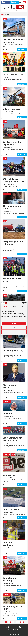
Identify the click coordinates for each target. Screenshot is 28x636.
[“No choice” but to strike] (14, 273)
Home (2, 14)
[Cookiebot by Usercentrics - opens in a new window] (21, 303)
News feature (7, 194)
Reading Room (15, 634)
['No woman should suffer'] (14, 204)
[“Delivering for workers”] (14, 380)
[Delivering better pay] (14, 344)
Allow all (14, 323)
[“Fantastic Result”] (14, 502)
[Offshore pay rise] (14, 101)
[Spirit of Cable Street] (14, 68)
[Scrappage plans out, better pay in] (14, 236)
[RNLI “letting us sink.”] (14, 33)
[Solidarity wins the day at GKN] (14, 137)
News (5, 19)
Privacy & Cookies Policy (14, 629)
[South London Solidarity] (14, 573)
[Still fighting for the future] (14, 606)
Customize (13, 327)
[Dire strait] (14, 412)
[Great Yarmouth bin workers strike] (14, 438)
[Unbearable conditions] (14, 537)
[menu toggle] (24, 2)
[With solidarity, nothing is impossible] (14, 173)
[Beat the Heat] (14, 468)
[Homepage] (14, 7)
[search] (20, 2)
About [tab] (23, 306)
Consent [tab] (5, 306)
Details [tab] (14, 306)
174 (18, 622)
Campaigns (7, 454)
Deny (14, 331)
